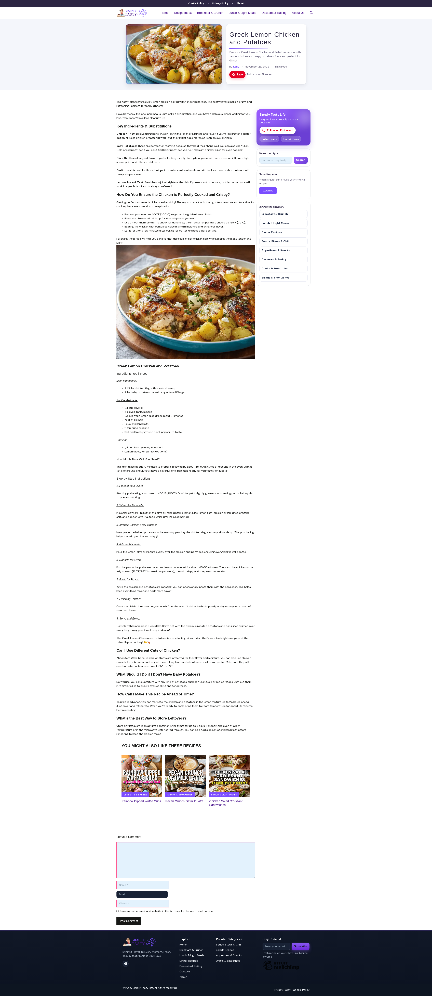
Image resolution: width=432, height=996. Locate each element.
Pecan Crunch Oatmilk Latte (184, 801)
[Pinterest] (126, 964)
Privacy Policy (220, 3)
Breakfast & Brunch (210, 12)
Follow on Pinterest (280, 130)
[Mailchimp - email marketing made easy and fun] (281, 970)
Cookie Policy (196, 3)
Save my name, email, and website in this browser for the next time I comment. (168, 911)
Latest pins (269, 139)
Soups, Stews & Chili (275, 241)
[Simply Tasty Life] (131, 13)
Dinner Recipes (272, 232)
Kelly (236, 66)
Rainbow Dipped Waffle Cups (141, 801)
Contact (185, 971)
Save (239, 74)
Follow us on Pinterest (260, 74)
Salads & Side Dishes (275, 277)
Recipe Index (183, 12)
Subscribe (300, 946)
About (240, 3)
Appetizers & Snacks (276, 250)
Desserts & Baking (274, 12)
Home (164, 12)
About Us (298, 12)
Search (300, 160)
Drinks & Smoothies (180, 794)
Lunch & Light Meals (242, 12)
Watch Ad (268, 190)
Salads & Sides (225, 950)
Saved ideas (291, 139)
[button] (311, 13)
